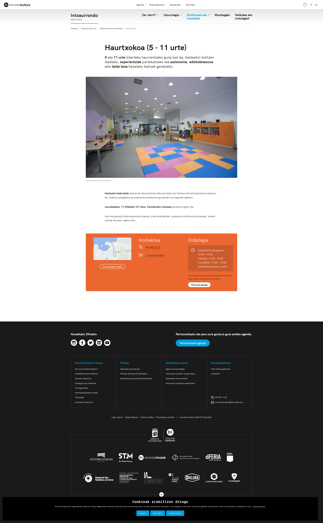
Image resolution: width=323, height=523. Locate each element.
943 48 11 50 (220, 397)
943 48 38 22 (153, 247)
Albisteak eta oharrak (130, 368)
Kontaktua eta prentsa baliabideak (136, 378)
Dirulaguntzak (81, 387)
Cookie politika (147, 417)
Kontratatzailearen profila (86, 392)
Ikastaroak (175, 4)
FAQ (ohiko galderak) (220, 368)
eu (317, 4)
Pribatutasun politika (165, 417)
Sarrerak (190, 4)
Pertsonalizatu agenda (193, 343)
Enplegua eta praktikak (85, 383)
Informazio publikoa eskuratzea (180, 383)
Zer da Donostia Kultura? (86, 368)
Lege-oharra (117, 417)
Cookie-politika (259, 506)
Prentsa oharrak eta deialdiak (133, 373)
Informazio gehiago (199, 284)
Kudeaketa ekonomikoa (176, 378)
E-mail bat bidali (155, 255)
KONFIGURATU (175, 513)
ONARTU (142, 513)
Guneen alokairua (83, 378)
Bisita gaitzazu (157, 4)
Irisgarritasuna (131, 417)
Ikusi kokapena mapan (112, 266)
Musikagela (222, 15)
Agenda (140, 4)
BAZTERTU (157, 513)
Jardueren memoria (84, 402)
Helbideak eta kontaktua (86, 373)
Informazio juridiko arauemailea (180, 373)
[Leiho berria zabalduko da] (74, 342)
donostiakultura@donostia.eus (229, 402)
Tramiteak (79, 397)
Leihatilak (215, 373)
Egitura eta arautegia (175, 368)
